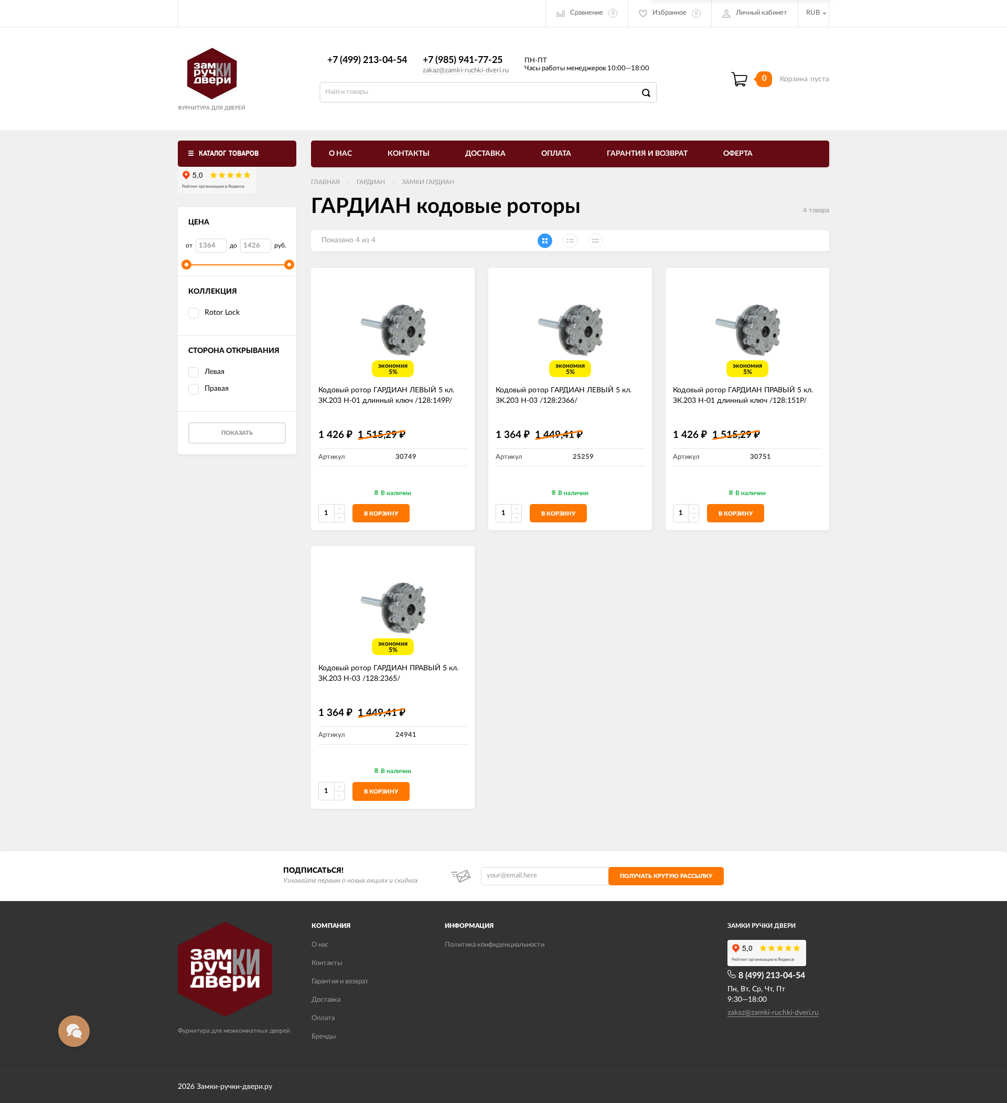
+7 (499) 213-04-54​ (367, 60)
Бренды (324, 1036)
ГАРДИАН (371, 182)
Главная (325, 182)
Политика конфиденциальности (494, 944)
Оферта (738, 153)
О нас (340, 153)
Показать (237, 433)
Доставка (485, 153)
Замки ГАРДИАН (428, 182)
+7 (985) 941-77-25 (462, 60)
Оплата (556, 153)
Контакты (409, 153)
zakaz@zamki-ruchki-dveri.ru (466, 70)
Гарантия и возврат (647, 153)
